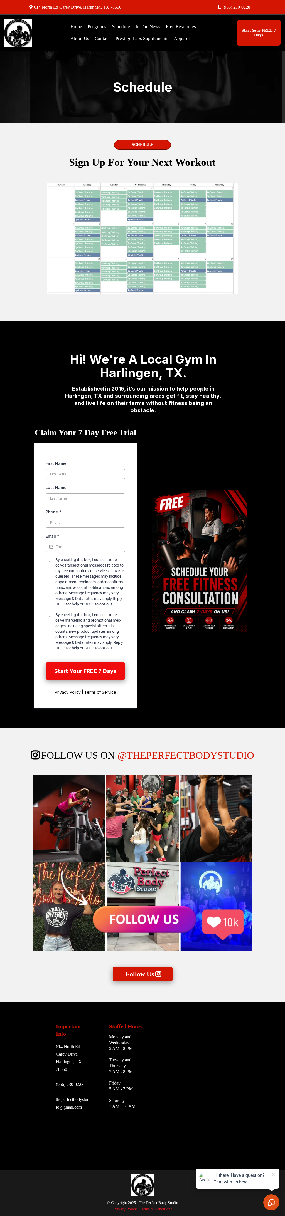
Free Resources (181, 26)
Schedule (121, 26)
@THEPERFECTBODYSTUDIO (185, 755)
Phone (54, 512)
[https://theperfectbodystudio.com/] (29, 33)
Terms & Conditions (155, 1209)
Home (76, 26)
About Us (79, 38)
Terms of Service (100, 692)
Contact (102, 38)
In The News (148, 26)
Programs (97, 26)
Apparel (182, 38)
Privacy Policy (68, 692)
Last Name (56, 487)
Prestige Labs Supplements (142, 38)
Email (52, 536)
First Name (56, 463)
